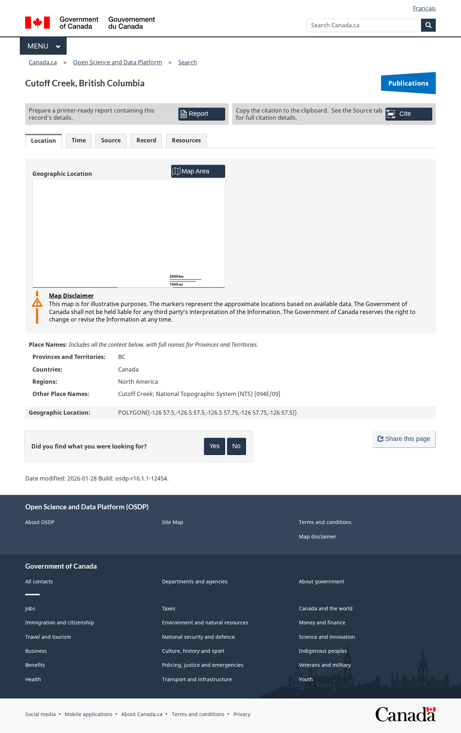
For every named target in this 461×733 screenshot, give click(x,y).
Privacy (241, 714)
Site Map (172, 522)
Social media (40, 714)
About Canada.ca (141, 714)
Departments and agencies (195, 581)
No (236, 446)
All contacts (39, 581)
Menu (39, 46)
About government (321, 581)
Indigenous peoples (323, 650)
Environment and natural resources (205, 622)
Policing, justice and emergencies (202, 664)
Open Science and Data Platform (117, 62)
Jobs (30, 608)
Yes (214, 446)
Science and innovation (327, 636)
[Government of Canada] (90, 24)
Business (36, 650)
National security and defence (198, 636)
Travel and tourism (48, 636)
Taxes (168, 608)
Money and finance (322, 622)
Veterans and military (325, 664)
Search (187, 62)
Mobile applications (88, 714)
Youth (306, 679)
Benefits (35, 664)
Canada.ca (43, 62)
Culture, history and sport (193, 650)
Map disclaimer (317, 536)
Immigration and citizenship (59, 622)
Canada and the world (326, 608)
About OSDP (39, 522)
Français (424, 8)
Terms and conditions (325, 522)
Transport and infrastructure (197, 679)
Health (33, 679)
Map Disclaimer (71, 296)
